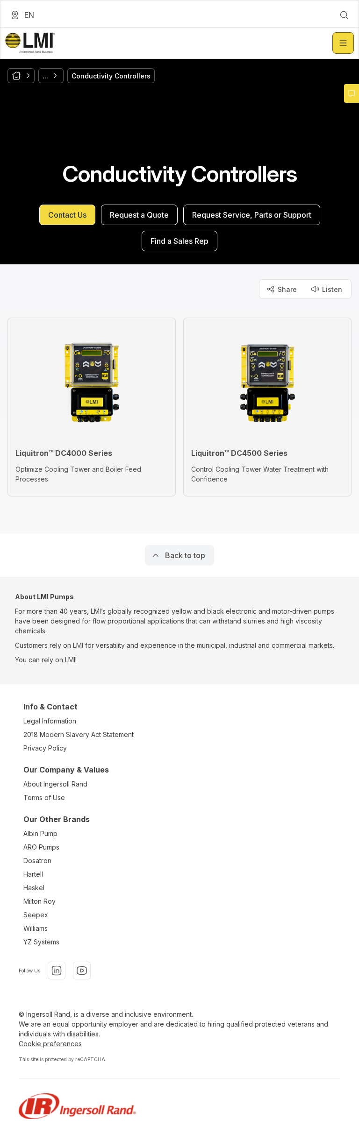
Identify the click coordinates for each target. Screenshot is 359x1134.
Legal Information (49, 721)
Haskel (33, 888)
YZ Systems (41, 942)
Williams (35, 928)
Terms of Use (44, 797)
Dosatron (37, 861)
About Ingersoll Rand (55, 784)
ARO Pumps (41, 847)
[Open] (343, 43)
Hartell (33, 874)
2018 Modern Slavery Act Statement (78, 734)
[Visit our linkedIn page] (56, 970)
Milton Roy (39, 901)
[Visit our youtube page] (82, 970)
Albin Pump (40, 833)
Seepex (35, 915)
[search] (344, 15)
